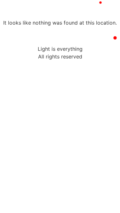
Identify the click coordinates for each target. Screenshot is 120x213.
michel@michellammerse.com (53, 14)
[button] (97, 14)
